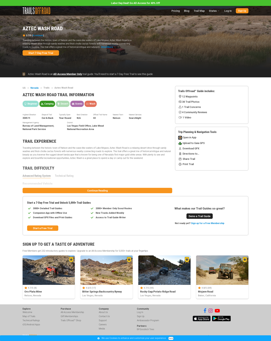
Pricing (175, 10)
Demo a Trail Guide (199, 216)
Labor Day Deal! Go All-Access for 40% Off (135, 3)
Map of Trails (29, 316)
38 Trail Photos (190, 101)
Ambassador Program (148, 320)
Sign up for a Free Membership (207, 223)
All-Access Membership (72, 312)
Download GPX (190, 148)
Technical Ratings (31, 320)
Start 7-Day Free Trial (40, 52)
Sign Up (242, 10)
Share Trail (188, 158)
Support (103, 320)
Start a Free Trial (43, 228)
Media (102, 328)
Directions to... (190, 153)
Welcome (27, 312)
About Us (103, 312)
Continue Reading (97, 190)
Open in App (189, 137)
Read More (107, 47)
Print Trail (188, 164)
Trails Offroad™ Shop (71, 320)
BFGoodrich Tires (145, 329)
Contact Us (104, 316)
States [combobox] (213, 10)
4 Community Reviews (194, 112)
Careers (103, 324)
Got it (171, 338)
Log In (228, 10)
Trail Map (199, 10)
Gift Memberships (69, 316)
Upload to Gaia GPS (193, 143)
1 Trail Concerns (191, 107)
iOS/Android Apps (31, 324)
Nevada (34, 88)
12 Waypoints (190, 96)
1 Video (186, 117)
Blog (186, 10)
